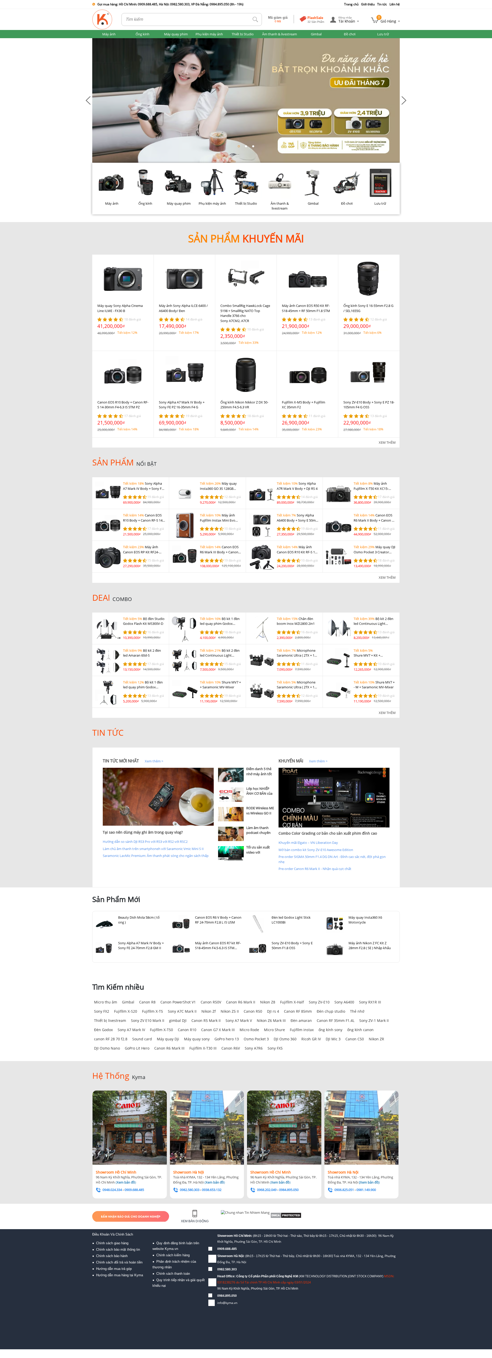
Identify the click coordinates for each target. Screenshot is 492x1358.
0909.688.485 (227, 1249)
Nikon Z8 (267, 1002)
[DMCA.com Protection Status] (274, 1216)
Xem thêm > (154, 761)
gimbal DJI (178, 1020)
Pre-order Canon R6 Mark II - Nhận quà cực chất (315, 868)
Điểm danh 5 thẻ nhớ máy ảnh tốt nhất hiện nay (259, 773)
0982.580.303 (227, 1269)
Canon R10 (187, 1029)
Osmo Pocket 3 (256, 1038)
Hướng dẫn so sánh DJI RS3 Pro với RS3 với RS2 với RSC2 (145, 841)
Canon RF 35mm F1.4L (335, 1020)
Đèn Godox (103, 1029)
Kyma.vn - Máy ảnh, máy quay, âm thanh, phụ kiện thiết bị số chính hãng (102, 19)
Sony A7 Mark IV (131, 1029)
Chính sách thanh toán (173, 1274)
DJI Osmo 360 (285, 1038)
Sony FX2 (101, 1011)
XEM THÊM (387, 442)
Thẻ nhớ (357, 1011)
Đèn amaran (301, 1020)
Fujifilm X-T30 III (203, 1048)
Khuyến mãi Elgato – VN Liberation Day (308, 842)
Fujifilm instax (302, 1029)
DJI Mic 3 (333, 1038)
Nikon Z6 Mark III (271, 1020)
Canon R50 (253, 1011)
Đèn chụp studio (331, 1011)
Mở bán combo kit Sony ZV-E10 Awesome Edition (316, 849)
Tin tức (382, 4)
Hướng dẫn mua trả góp (114, 1269)
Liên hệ (394, 4)
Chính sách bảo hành (112, 1256)
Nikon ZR (376, 1038)
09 (219, 1296)
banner (97, 40)
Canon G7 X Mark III (218, 1029)
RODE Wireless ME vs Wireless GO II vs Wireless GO (260, 813)
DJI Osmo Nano (107, 1048)
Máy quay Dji (168, 1038)
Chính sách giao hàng (112, 1243)
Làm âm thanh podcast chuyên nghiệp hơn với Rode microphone (260, 835)
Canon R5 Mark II (206, 1020)
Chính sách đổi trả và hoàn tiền (119, 1262)
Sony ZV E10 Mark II (147, 1020)
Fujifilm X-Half (292, 1002)
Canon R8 (147, 1002)
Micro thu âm (105, 1002)
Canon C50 (354, 1038)
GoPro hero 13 (226, 1038)
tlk (255, 20)
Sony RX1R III (370, 1002)
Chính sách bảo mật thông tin (118, 1249)
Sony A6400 (344, 1002)
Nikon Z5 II (230, 1011)
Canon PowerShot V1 (178, 1002)
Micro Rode (249, 1029)
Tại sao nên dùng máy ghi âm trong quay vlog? (143, 832)
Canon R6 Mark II (240, 1002)
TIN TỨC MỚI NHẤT (121, 761)
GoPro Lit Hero (137, 1048)
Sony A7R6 (254, 1048)
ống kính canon (360, 1029)
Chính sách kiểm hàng (173, 1255)
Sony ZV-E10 (319, 1002)
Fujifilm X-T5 (152, 1011)
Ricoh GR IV (311, 1038)
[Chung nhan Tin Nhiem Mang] (240, 1216)
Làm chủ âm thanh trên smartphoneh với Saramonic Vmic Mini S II (153, 848)
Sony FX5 (275, 1048)
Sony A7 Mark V (238, 1020)
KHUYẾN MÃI (291, 761)
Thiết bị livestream (110, 1020)
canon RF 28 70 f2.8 (110, 1038)
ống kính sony (330, 1029)
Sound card (142, 1038)
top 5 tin (226, 761)
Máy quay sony (197, 1038)
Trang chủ (351, 4)
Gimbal (128, 1002)
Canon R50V (211, 1002)
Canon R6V (230, 1048)
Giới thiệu (368, 4)
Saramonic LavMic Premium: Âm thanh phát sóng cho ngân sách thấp (156, 855)
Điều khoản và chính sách (112, 1234)
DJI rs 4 (273, 1011)
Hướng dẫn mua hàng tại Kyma (119, 1275)
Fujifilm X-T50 (161, 1029)
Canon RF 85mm (298, 1011)
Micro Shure (274, 1029)
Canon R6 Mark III (169, 1048)
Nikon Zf (208, 1011)
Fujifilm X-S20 (125, 1011)
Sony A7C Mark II (182, 1011)
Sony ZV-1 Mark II (374, 1020)
